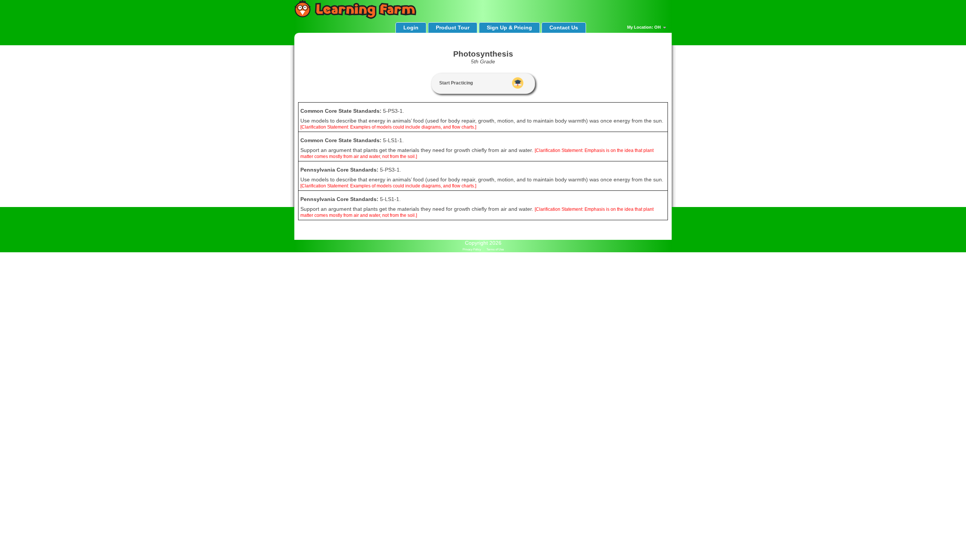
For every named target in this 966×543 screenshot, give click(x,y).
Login (410, 28)
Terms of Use (495, 249)
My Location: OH (644, 27)
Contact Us (563, 28)
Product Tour (452, 28)
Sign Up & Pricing (509, 28)
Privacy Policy (472, 249)
